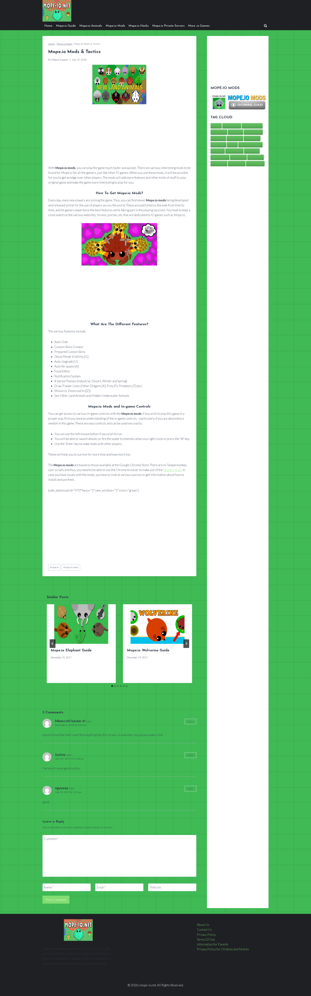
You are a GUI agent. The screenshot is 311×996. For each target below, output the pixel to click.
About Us (203, 925)
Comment (51, 839)
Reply (190, 721)
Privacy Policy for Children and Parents (223, 949)
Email (101, 887)
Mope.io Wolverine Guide (148, 650)
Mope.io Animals (90, 25)
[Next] (186, 643)
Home (48, 25)
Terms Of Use (206, 939)
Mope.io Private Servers (168, 25)
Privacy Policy (206, 934)
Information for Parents (212, 944)
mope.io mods (70, 567)
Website (155, 887)
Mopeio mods (172, 470)
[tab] (112, 686)
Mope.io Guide (66, 25)
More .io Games (198, 25)
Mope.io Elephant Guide (71, 650)
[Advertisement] (119, 135)
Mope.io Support (60, 59)
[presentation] (81, 624)
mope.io (54, 567)
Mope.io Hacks (138, 25)
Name (48, 887)
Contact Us (204, 929)
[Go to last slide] (52, 643)
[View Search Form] (265, 26)
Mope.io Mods (115, 25)
